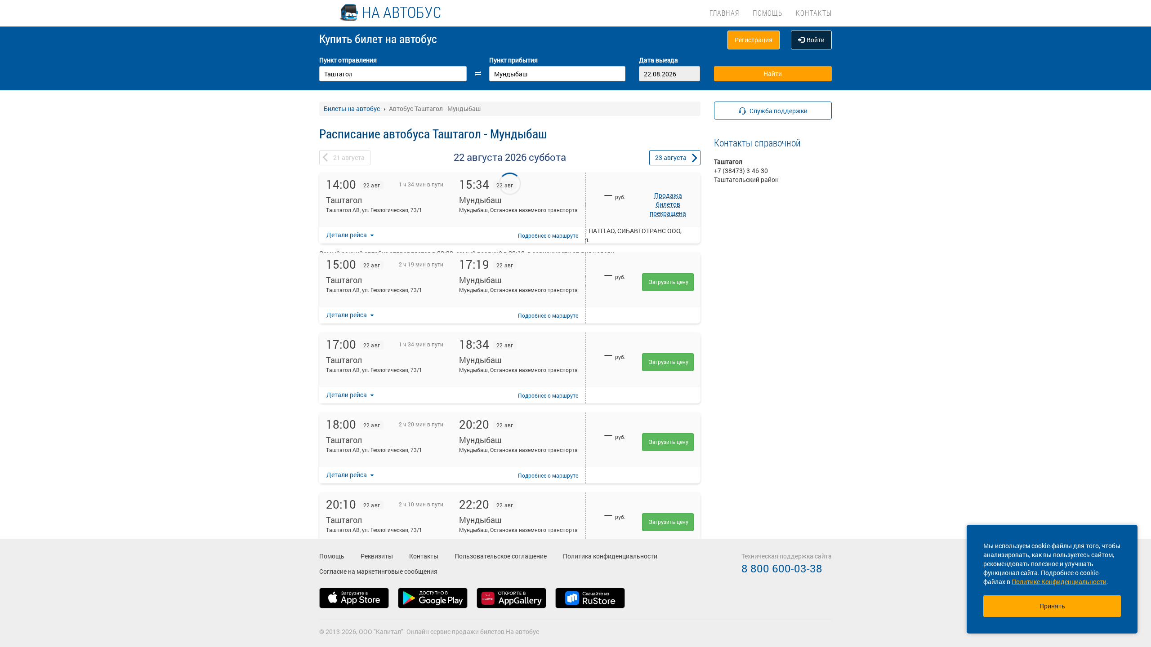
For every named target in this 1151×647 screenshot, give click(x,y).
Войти (816, 39)
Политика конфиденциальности (610, 556)
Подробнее (548, 235)
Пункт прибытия (513, 60)
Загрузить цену (668, 281)
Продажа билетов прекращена (668, 204)
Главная (724, 13)
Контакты (814, 13)
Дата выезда (658, 60)
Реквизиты (377, 556)
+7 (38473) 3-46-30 (741, 170)
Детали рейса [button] (347, 234)
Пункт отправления (348, 60)
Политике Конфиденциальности (1059, 581)
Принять (1052, 606)
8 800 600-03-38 (781, 568)
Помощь (767, 13)
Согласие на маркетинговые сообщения (378, 571)
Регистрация (753, 39)
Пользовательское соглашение (501, 556)
